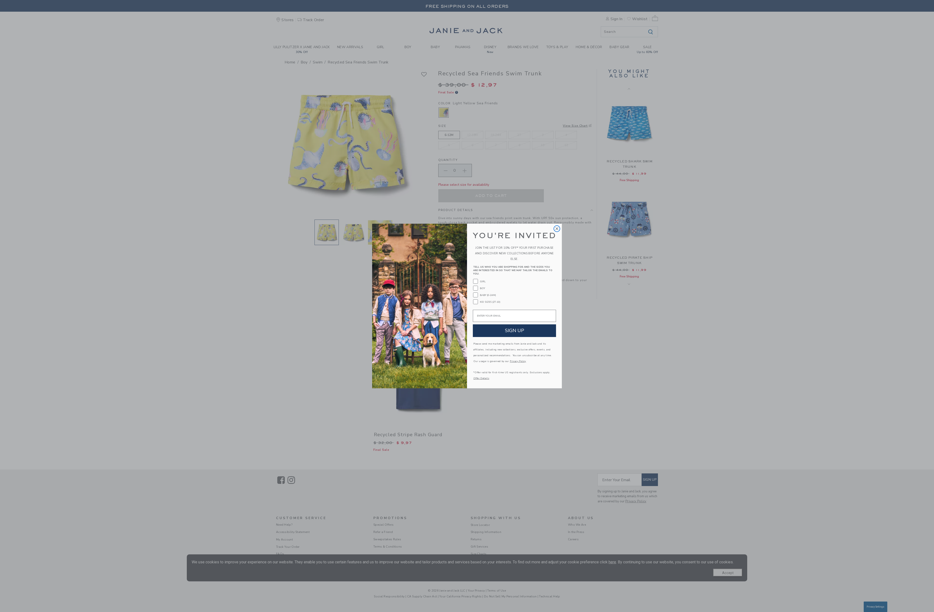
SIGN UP (514, 330)
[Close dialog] (557, 229)
